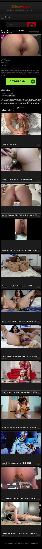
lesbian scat (9, 99)
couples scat (18, 102)
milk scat (38, 99)
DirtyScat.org (34, 543)
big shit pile (13, 103)
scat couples (20, 100)
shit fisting (4, 100)
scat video (21, 99)
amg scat (33, 102)
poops (20, 103)
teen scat (12, 100)
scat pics (10, 102)
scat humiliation (30, 100)
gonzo (15, 99)
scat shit (36, 103)
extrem (6, 103)
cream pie (26, 102)
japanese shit (27, 103)
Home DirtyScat (8, 543)
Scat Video (11, 95)
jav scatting (30, 99)
